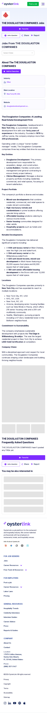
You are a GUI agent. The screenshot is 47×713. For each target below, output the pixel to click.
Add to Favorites (12, 71)
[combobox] (18, 53)
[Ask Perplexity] (28, 546)
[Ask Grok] (17, 546)
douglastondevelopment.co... (18, 106)
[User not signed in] (43, 4)
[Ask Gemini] (11, 546)
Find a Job (33, 4)
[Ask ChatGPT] (22, 546)
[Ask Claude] (6, 546)
